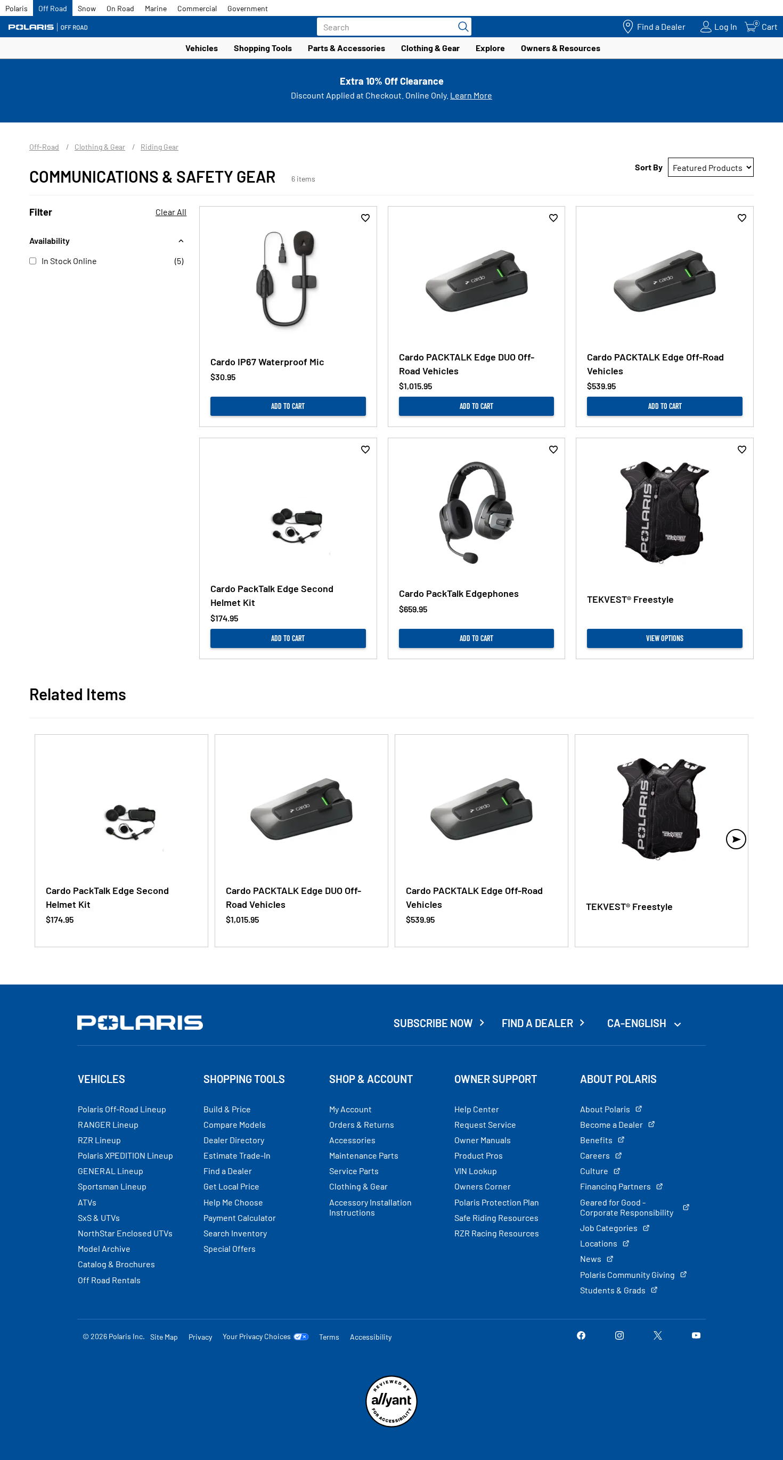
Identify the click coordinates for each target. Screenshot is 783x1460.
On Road (120, 8)
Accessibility (370, 1336)
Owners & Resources (560, 48)
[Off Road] (48, 26)
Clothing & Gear (430, 48)
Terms (329, 1336)
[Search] (460, 27)
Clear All (171, 212)
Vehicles (201, 48)
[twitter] (658, 1336)
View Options (664, 638)
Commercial (197, 8)
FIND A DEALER (537, 1022)
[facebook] (581, 1336)
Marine (156, 8)
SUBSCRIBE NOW (433, 1022)
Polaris (16, 8)
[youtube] (696, 1336)
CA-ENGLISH (637, 1022)
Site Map (164, 1336)
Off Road (52, 8)
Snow (87, 8)
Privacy (200, 1336)
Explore (490, 48)
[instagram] (619, 1336)
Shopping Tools (263, 48)
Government (247, 8)
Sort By (649, 167)
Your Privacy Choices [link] (257, 1336)
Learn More (471, 95)
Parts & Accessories (346, 48)
